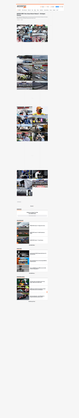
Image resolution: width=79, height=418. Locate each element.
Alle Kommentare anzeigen (32, 215)
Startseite (31, 206)
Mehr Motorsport (24, 10)
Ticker (48, 6)
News (32, 10)
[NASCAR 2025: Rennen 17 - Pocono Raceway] (32, 240)
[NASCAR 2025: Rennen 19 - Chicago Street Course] (32, 225)
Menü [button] (62, 6)
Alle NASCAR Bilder (32, 245)
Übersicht (29, 10)
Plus (57, 6)
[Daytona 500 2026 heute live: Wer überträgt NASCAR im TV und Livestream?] (32, 261)
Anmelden (52, 6)
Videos (38, 10)
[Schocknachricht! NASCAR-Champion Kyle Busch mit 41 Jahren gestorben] (32, 253)
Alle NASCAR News (32, 273)
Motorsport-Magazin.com (21, 6)
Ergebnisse (41, 10)
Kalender (54, 10)
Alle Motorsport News (32, 301)
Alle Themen (19, 201)
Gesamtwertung (46, 10)
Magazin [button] (43, 6)
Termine (51, 10)
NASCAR (19, 10)
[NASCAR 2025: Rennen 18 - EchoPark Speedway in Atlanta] (32, 232)
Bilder (35, 10)
